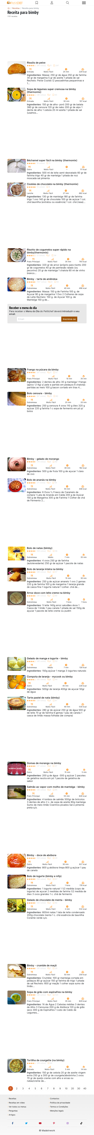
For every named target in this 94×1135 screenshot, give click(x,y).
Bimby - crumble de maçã (42, 965)
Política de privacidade (60, 1103)
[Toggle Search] (67, 3)
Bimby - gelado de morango (43, 458)
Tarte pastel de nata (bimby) (43, 697)
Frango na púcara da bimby (43, 369)
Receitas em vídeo (17, 1103)
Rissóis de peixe (36, 62)
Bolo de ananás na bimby (41, 479)
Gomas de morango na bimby (44, 763)
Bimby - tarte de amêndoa (42, 279)
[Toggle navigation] (84, 2)
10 (66, 1088)
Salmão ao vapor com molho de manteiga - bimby (56, 786)
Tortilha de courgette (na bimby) (45, 1060)
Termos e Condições (59, 1107)
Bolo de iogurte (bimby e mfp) (44, 876)
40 (84, 1088)
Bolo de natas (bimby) (39, 548)
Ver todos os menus (17, 1107)
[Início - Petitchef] (8, 8)
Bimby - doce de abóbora (41, 855)
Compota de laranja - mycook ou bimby (50, 676)
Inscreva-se (69, 319)
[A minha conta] (51, 3)
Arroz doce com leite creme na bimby (48, 592)
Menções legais (57, 1111)
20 (72, 1088)
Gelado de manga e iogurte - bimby (47, 658)
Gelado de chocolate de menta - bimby (49, 900)
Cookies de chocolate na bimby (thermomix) (52, 184)
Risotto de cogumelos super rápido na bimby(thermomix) (49, 251)
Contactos (54, 1098)
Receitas (12, 1098)
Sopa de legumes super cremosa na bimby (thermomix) (51, 90)
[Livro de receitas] (36, 3)
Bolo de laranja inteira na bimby (45, 569)
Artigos (12, 1115)
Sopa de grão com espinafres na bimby (49, 992)
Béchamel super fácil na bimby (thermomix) (52, 160)
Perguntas (13, 1111)
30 (78, 1088)
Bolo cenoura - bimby (39, 393)
